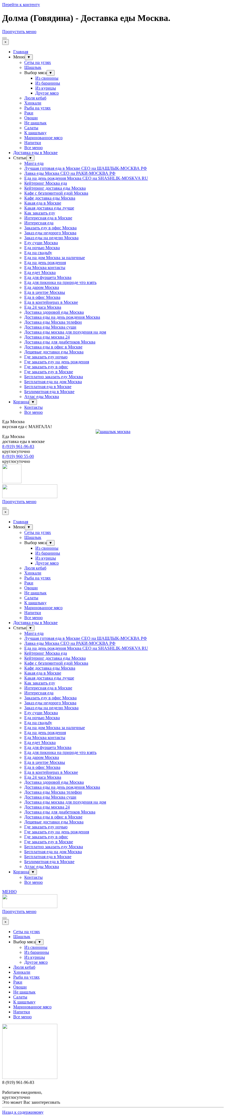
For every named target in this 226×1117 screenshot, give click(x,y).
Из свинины (46, 78)
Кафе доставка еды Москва (49, 198)
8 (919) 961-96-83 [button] (18, 446)
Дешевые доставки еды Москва (54, 352)
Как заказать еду (39, 213)
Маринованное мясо (43, 137)
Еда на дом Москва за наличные (54, 257)
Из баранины (47, 83)
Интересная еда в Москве (48, 218)
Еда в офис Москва (42, 297)
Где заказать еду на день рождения (56, 361)
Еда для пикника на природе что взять (60, 282)
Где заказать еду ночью (46, 357)
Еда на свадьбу (38, 252)
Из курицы (45, 88)
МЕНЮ (9, 891)
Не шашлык (35, 122)
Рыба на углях (37, 108)
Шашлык (32, 67)
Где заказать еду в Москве (48, 371)
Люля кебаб (35, 98)
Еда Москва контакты (44, 267)
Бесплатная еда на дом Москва (53, 381)
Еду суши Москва (41, 242)
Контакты (33, 407)
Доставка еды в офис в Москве (53, 347)
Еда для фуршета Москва (47, 277)
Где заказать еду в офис (46, 366)
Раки (28, 113)
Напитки (32, 142)
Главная (20, 51)
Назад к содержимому (23, 1112)
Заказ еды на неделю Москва (51, 237)
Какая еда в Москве (42, 203)
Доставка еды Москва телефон (53, 322)
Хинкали (32, 103)
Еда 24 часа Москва (42, 307)
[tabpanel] (113, 424)
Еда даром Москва (41, 287)
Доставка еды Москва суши (50, 327)
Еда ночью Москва (42, 247)
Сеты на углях (37, 62)
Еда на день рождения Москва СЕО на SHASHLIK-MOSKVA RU (86, 178)
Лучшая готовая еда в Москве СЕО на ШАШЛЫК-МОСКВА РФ (85, 168)
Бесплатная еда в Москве (47, 386)
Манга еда (34, 163)
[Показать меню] (4, 38)
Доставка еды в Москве (35, 152)
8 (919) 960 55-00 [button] (18, 456)
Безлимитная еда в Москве (49, 391)
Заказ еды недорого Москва (50, 232)
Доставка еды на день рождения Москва (62, 317)
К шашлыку (35, 132)
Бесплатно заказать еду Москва (53, 376)
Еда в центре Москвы (44, 292)
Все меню (33, 147)
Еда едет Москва (40, 272)
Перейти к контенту (21, 4)
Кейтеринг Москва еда (45, 183)
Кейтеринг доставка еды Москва (55, 188)
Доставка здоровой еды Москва (54, 312)
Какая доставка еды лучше (49, 208)
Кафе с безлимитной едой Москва (56, 193)
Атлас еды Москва (41, 396)
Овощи (31, 118)
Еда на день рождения (45, 262)
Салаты (31, 127)
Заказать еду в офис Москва (50, 227)
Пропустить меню (19, 31)
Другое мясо (47, 93)
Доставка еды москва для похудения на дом (65, 332)
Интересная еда (38, 223)
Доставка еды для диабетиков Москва (59, 342)
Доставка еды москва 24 (47, 337)
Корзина (21, 401)
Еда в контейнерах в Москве (51, 302)
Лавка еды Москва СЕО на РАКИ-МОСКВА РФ (69, 173)
